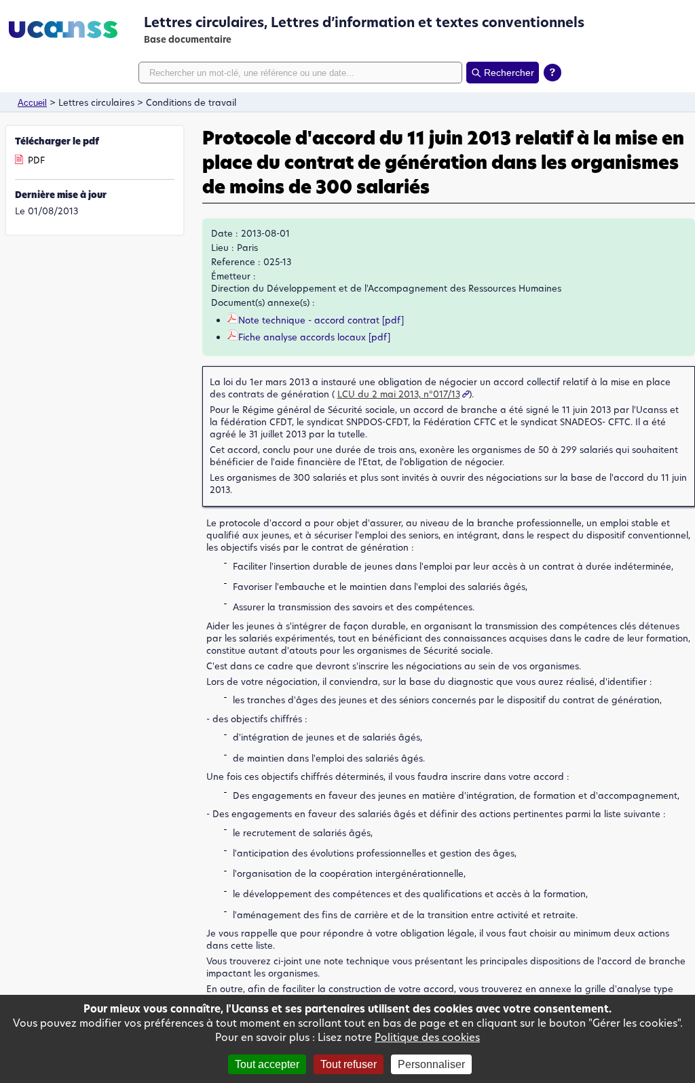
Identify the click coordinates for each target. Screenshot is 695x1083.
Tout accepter (267, 1064)
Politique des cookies (427, 1037)
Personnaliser (431, 1064)
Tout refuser (348, 1064)
